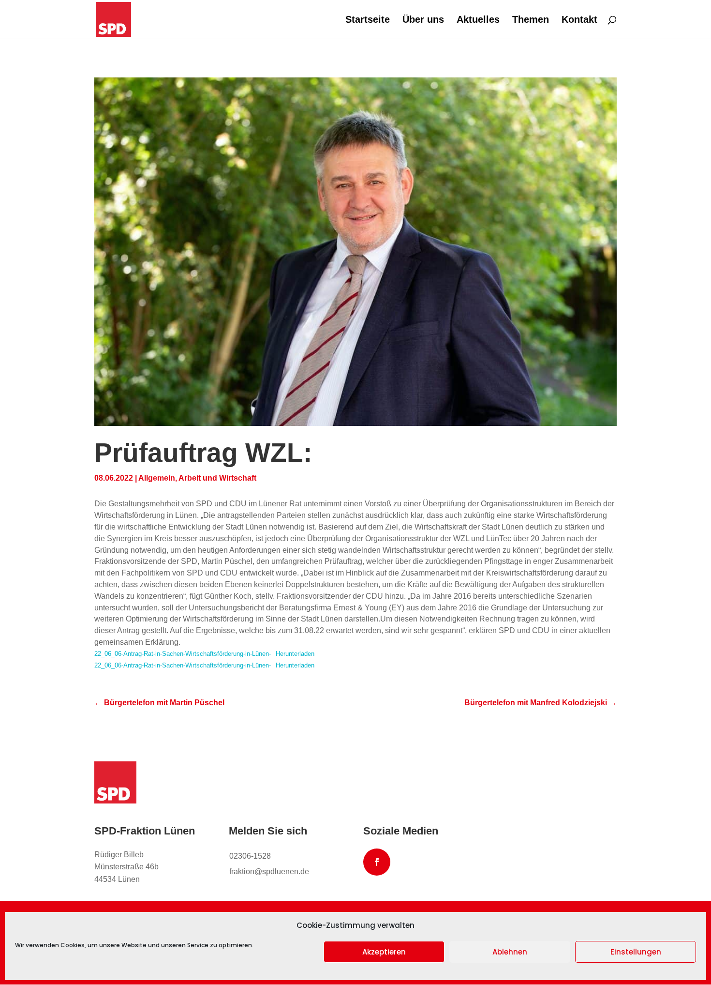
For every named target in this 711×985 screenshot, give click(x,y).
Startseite (367, 20)
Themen (530, 20)
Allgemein (156, 478)
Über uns (423, 20)
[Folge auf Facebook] (376, 862)
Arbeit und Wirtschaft (217, 478)
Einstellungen (635, 952)
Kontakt (579, 20)
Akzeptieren (384, 952)
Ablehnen (509, 952)
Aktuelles (478, 20)
